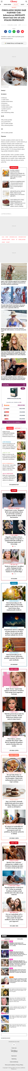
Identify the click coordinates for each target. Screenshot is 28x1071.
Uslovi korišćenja (14, 1061)
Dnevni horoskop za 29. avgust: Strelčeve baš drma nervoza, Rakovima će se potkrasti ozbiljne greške (9, 446)
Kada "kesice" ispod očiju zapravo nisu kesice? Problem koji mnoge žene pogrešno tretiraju (14, 691)
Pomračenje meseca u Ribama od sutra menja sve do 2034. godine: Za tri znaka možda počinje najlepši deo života (14, 632)
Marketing (14, 1058)
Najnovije (7, 939)
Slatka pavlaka (21, 239)
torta (3, 237)
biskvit (13, 239)
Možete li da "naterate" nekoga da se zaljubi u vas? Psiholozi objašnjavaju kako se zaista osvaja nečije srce (14, 865)
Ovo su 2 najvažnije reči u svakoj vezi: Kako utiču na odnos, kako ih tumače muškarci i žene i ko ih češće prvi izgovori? (14, 917)
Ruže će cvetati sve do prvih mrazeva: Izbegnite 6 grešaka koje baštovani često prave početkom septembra (9, 457)
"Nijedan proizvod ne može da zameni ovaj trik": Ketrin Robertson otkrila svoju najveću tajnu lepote (14, 716)
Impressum (14, 1055)
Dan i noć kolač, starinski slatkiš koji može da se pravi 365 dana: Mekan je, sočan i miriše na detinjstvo (14, 804)
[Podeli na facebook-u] (5, 31)
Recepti (16, 4)
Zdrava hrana (7, 4)
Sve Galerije (14, 578)
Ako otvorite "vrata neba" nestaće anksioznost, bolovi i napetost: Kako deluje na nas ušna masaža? (9, 467)
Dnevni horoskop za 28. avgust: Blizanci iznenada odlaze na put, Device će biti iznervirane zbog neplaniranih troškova (14, 606)
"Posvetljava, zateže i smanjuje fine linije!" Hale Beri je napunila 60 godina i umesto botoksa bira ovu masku (14, 742)
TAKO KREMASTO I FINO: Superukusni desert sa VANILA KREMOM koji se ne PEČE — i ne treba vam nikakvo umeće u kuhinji (17, 203)
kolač (7, 237)
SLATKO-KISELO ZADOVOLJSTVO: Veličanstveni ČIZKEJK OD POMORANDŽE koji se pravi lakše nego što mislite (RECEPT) (17, 174)
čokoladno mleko (6, 239)
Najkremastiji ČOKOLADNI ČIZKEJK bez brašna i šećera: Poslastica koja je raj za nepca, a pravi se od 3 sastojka (9, 434)
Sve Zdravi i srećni (14, 838)
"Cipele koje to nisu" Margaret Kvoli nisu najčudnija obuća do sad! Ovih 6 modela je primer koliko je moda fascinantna (14, 513)
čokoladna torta (13, 237)
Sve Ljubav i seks (14, 926)
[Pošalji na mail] (22, 31)
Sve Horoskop (14, 664)
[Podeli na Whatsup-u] (14, 31)
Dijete (22, 4)
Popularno (20, 939)
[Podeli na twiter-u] (9, 31)
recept (3, 242)
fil (16, 239)
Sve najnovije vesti (14, 484)
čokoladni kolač (22, 237)
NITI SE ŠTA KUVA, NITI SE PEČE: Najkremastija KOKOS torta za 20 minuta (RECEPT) (17, 193)
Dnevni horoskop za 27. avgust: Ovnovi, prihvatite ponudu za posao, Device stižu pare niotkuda (14, 657)
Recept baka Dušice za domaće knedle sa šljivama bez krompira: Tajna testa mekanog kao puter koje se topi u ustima (14, 778)
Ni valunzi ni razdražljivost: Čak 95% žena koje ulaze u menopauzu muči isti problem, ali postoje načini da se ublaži (14, 830)
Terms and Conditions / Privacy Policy (14, 1064)
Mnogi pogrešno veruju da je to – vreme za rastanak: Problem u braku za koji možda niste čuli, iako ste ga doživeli (14, 891)
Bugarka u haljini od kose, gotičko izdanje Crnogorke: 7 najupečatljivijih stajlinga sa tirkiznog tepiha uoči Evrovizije (14, 540)
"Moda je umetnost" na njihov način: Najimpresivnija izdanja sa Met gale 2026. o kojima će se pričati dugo (14, 568)
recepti (7, 242)
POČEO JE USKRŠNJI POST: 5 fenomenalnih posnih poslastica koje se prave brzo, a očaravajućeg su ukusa (17, 185)
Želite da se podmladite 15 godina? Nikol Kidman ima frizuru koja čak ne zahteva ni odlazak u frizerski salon (9, 478)
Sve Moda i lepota (14, 750)
